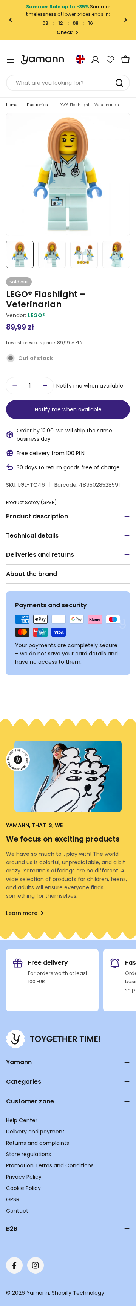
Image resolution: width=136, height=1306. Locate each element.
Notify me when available (89, 386)
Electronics (37, 105)
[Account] (95, 59)
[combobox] (68, 83)
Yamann (37, 1293)
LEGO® (36, 315)
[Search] (119, 82)
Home (11, 105)
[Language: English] (80, 59)
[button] (10, 19)
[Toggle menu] (10, 59)
